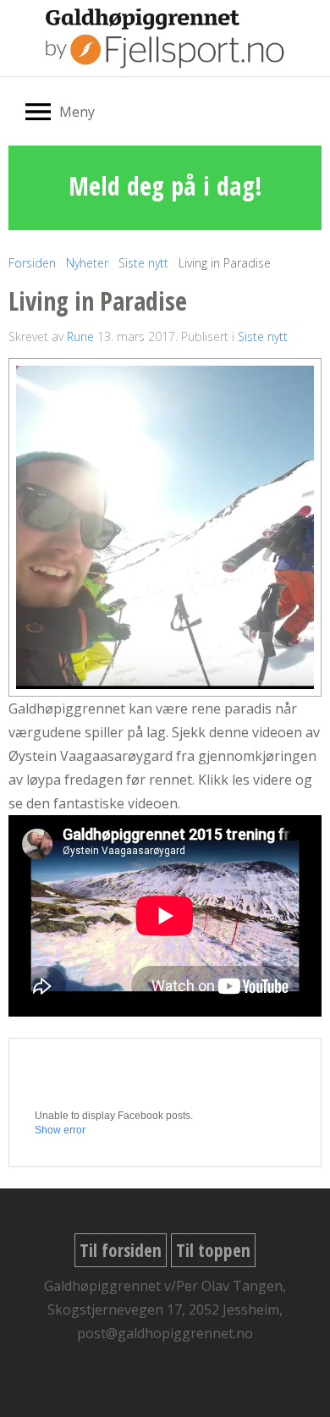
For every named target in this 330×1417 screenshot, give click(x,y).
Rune (80, 336)
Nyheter (87, 263)
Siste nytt (143, 263)
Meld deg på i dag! (165, 185)
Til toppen (213, 1250)
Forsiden (32, 263)
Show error (60, 1130)
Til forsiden (121, 1250)
